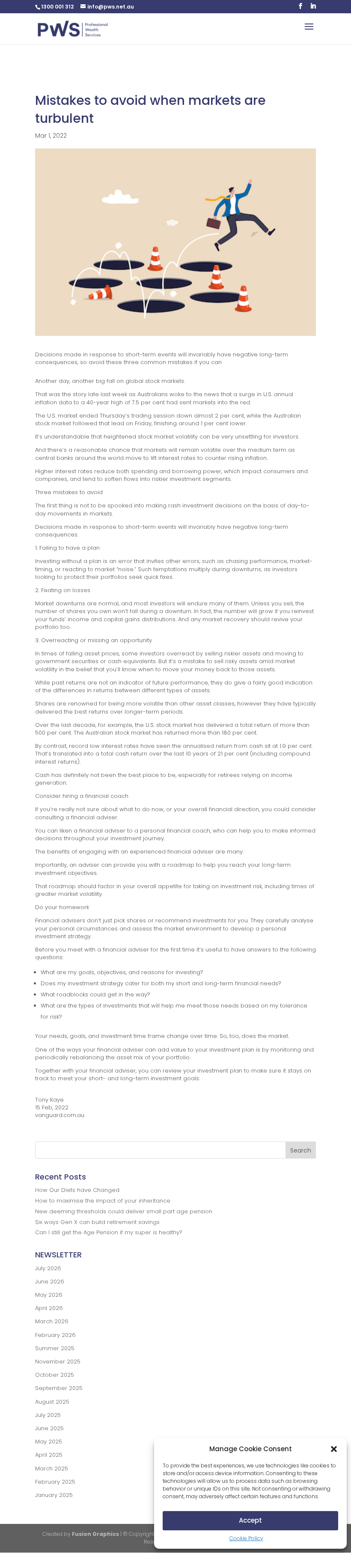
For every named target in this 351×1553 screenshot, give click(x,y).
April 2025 (48, 1455)
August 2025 (52, 1402)
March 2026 (51, 1321)
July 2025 (48, 1415)
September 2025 (59, 1388)
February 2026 (55, 1335)
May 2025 (48, 1441)
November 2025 (57, 1361)
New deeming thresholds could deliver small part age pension (123, 1211)
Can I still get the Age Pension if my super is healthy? (108, 1232)
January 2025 (54, 1495)
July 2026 (48, 1268)
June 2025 (49, 1428)
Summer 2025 (54, 1348)
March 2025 (51, 1468)
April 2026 (49, 1308)
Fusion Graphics (95, 1534)
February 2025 (55, 1482)
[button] (334, 1449)
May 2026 (48, 1295)
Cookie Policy (246, 1538)
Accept (250, 1520)
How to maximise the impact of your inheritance (102, 1201)
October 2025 (54, 1375)
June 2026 (49, 1281)
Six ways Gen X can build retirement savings (97, 1222)
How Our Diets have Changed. (77, 1190)
